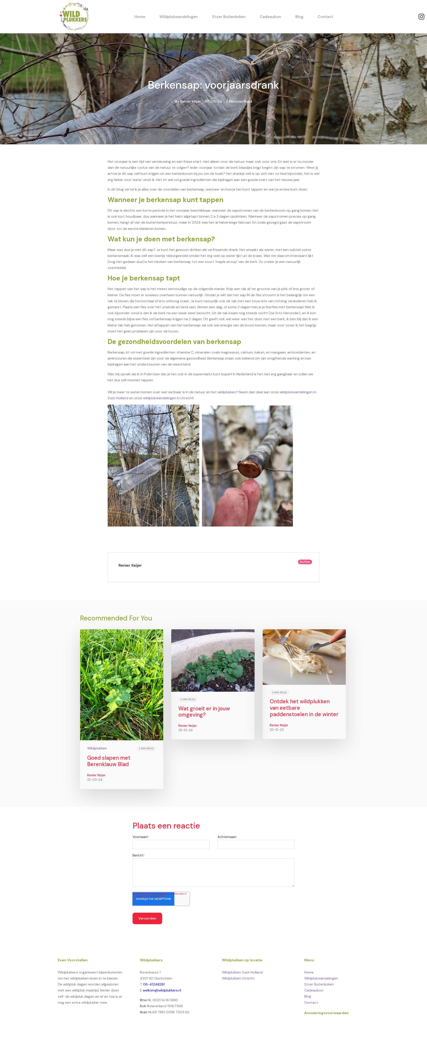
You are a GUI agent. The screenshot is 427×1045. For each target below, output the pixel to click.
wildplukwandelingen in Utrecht (168, 398)
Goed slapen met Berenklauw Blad (108, 761)
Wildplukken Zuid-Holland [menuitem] (242, 972)
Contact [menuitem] (311, 1002)
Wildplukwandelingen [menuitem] (321, 978)
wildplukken (227, 392)
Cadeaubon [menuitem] (313, 990)
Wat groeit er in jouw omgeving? (204, 711)
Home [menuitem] (309, 972)
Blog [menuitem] (307, 996)
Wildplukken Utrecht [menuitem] (238, 978)
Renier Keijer (190, 101)
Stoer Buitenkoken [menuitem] (319, 984)
